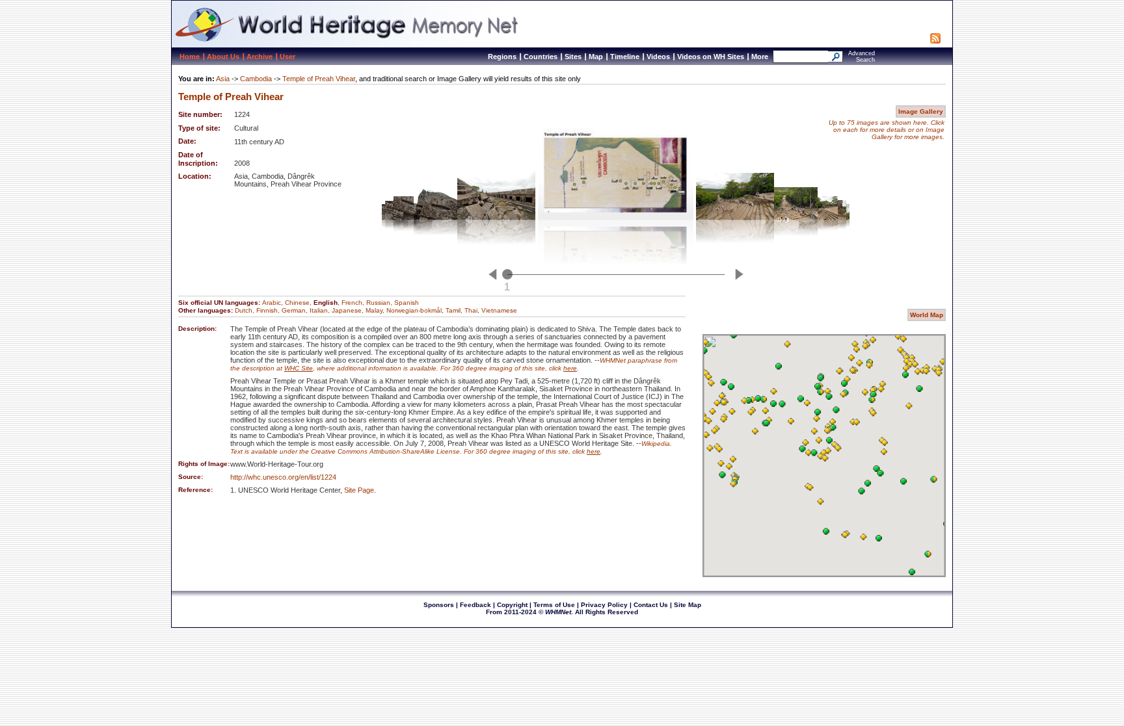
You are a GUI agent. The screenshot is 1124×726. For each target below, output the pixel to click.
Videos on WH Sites (710, 56)
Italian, (321, 310)
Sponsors (438, 604)
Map (596, 56)
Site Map (687, 604)
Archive (260, 56)
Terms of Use (554, 604)
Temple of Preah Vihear (318, 79)
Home (190, 56)
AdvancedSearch (861, 56)
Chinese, (299, 302)
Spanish (406, 302)
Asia (223, 79)
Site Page (359, 490)
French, (353, 302)
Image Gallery (920, 111)
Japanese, (349, 310)
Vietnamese (499, 310)
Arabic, (273, 302)
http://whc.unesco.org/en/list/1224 (283, 477)
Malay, (376, 310)
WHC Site (298, 368)
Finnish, (269, 310)
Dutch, (245, 310)
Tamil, (455, 310)
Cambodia (256, 79)
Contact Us (651, 604)
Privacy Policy (604, 604)
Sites (573, 56)
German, (296, 310)
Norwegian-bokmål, (416, 310)
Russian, (380, 302)
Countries (540, 56)
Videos (658, 56)
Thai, (472, 310)
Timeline (624, 56)
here (570, 368)
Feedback (475, 604)
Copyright (512, 604)
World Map (926, 314)
